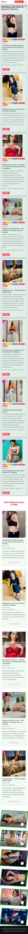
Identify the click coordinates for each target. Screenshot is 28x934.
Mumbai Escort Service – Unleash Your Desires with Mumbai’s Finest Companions (13, 166)
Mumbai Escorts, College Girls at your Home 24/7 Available (13, 351)
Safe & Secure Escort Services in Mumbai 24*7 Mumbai (13, 471)
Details (6, 69)
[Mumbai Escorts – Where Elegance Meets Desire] (12, 271)
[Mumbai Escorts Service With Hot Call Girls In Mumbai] (12, 88)
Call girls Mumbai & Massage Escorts (12, 411)
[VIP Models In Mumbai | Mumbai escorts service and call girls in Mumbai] (12, 26)
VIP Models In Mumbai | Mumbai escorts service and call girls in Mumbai (13, 47)
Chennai (6, 921)
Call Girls (4, 226)
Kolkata (6, 862)
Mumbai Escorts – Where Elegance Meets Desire (14, 291)
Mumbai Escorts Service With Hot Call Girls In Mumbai (13, 110)
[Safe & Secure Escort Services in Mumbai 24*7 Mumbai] (12, 451)
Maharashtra (20, 65)
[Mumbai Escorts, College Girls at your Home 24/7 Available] (12, 331)
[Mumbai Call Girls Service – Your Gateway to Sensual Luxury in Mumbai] (12, 209)
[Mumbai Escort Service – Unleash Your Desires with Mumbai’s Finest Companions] (12, 146)
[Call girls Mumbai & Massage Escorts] (12, 391)
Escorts (4, 43)
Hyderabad (7, 902)
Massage (4, 408)
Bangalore (7, 882)
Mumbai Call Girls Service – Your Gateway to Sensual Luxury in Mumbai (13, 230)
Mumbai (14, 65)
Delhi (5, 843)
